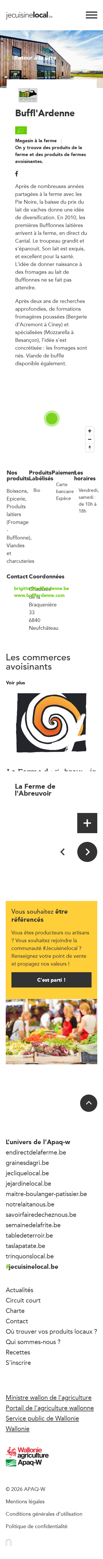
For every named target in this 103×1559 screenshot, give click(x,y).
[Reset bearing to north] (90, 447)
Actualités (19, 1290)
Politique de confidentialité (37, 1526)
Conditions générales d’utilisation (44, 1514)
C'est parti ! (51, 979)
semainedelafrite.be (33, 1225)
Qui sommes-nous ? (33, 1342)
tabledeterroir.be (29, 1235)
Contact (17, 1321)
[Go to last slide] (63, 852)
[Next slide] (87, 852)
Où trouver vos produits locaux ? (51, 1331)
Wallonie (17, 1429)
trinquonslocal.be (30, 1256)
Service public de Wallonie (42, 1418)
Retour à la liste (35, 57)
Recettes (18, 1352)
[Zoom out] (90, 439)
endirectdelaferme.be (36, 1152)
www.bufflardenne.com (21, 595)
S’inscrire (18, 1362)
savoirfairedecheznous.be (41, 1214)
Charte (15, 1311)
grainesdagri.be (27, 1163)
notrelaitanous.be (30, 1204)
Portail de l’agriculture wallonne (50, 1408)
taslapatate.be (25, 1246)
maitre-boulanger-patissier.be (46, 1194)
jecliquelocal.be (27, 1173)
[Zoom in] (90, 431)
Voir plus (16, 683)
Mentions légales (25, 1501)
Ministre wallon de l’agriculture (49, 1397)
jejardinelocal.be (28, 1183)
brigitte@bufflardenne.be (21, 588)
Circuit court (23, 1300)
